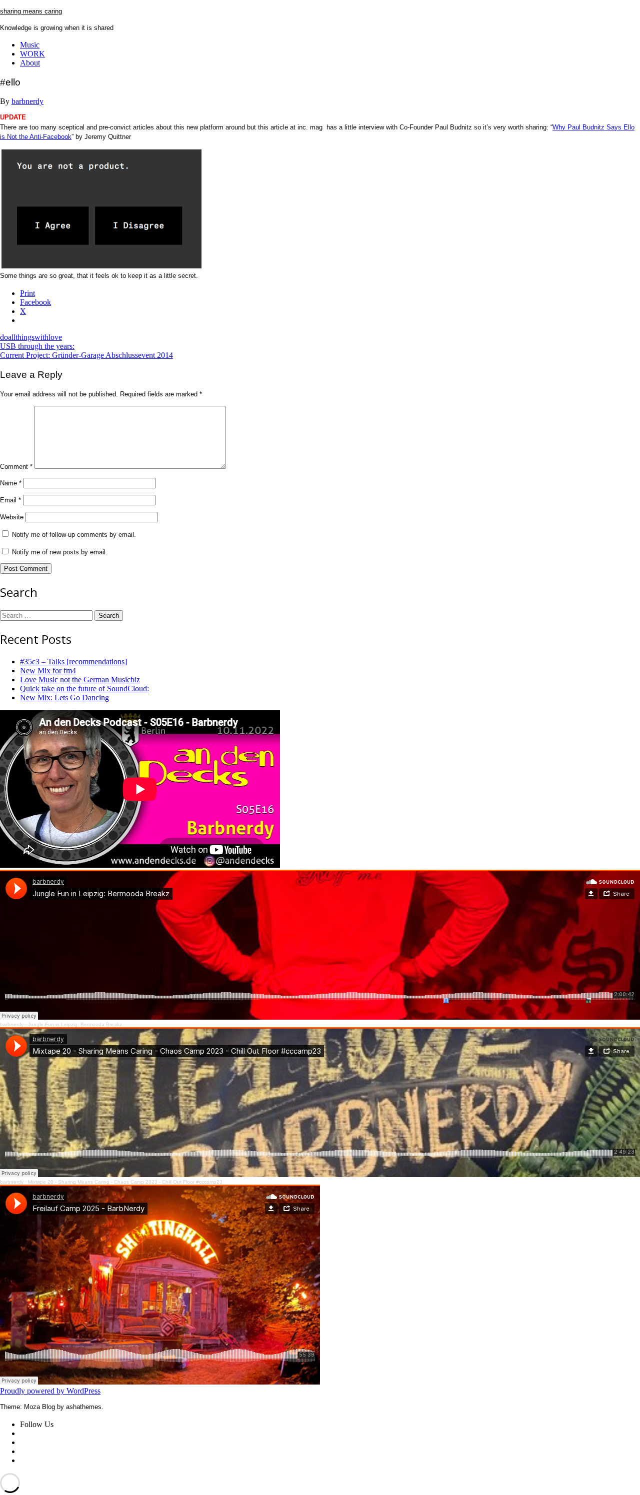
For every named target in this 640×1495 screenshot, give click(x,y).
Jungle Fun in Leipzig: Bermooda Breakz (75, 1024)
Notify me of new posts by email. (60, 552)
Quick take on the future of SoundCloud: (84, 688)
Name (11, 483)
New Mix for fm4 (48, 670)
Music (30, 44)
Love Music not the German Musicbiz (80, 679)
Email (10, 500)
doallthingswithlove (31, 337)
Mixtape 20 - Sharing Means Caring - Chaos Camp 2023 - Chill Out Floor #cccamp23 (125, 1182)
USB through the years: (37, 346)
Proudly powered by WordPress (50, 1391)
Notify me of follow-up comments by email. (74, 534)
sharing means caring (31, 11)
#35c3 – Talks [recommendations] (73, 661)
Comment (16, 466)
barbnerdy (28, 101)
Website (12, 517)
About (30, 62)
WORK (32, 53)
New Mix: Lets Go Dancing (64, 697)
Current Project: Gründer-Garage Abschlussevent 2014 (86, 355)
